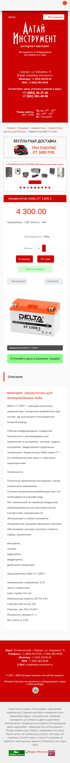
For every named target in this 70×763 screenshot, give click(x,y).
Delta (47, 236)
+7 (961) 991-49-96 (35, 96)
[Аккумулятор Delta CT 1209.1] (35, 317)
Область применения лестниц (46, 730)
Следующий (52, 281)
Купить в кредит (35, 269)
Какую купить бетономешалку (22, 734)
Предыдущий (18, 281)
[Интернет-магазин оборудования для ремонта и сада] (35, 35)
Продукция (23, 128)
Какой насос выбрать (20, 709)
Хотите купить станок (32, 737)
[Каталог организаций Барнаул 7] (17, 751)
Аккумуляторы (38, 128)
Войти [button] (12, 17)
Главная (11, 128)
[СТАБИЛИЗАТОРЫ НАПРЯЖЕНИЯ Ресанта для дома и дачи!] (35, 170)
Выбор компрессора (17, 730)
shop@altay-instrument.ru (39, 75)
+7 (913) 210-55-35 (41, 79)
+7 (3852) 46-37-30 (35, 93)
